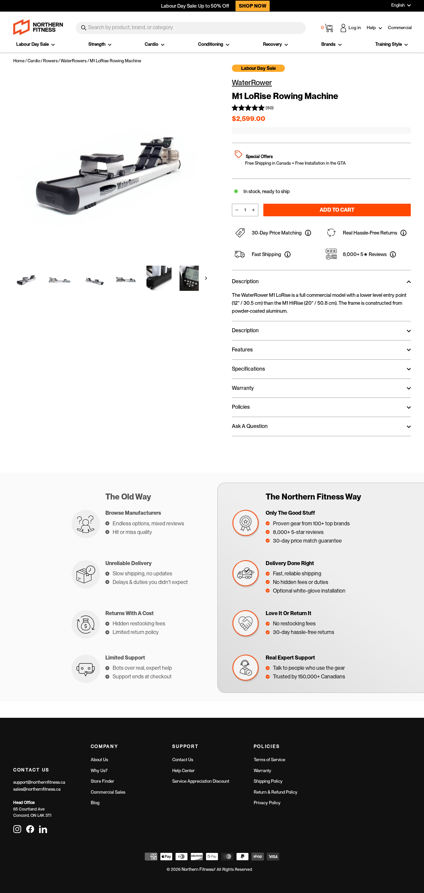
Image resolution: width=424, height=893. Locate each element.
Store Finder (102, 781)
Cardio (152, 44)
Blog (95, 802)
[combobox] (191, 28)
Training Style (389, 44)
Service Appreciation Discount (200, 781)
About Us (99, 759)
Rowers (50, 60)
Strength (97, 44)
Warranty (262, 770)
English (398, 5)
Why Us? (99, 770)
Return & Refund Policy (275, 792)
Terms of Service (269, 759)
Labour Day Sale (33, 44)
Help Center (183, 770)
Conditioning (211, 44)
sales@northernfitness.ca (37, 789)
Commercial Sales (108, 792)
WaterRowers (73, 60)
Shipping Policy (268, 781)
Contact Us (182, 759)
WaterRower (252, 82)
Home (19, 60)
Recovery (273, 44)
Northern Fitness (197, 869)
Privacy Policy (267, 802)
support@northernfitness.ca (39, 782)
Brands (329, 44)
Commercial (400, 27)
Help (372, 27)
